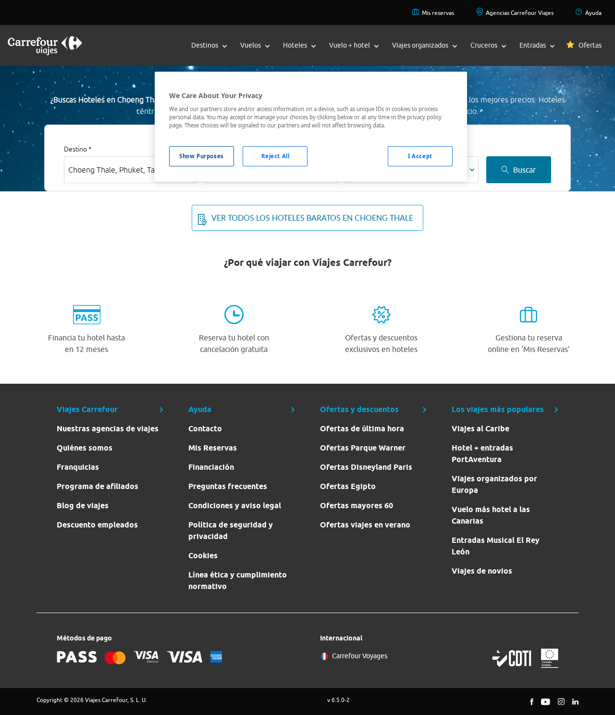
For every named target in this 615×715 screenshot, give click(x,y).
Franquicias (78, 467)
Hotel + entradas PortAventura (482, 453)
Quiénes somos (84, 447)
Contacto (205, 428)
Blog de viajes (83, 505)
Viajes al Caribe (480, 428)
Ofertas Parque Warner (363, 447)
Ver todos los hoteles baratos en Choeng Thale (312, 218)
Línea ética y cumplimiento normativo (237, 580)
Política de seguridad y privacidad (230, 530)
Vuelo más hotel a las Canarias (491, 515)
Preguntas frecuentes (227, 486)
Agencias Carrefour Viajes (520, 12)
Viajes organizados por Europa (494, 484)
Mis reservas (438, 12)
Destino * (78, 149)
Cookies (203, 555)
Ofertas (590, 45)
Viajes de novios (482, 571)
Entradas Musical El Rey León (496, 546)
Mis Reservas (212, 447)
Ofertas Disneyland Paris (366, 467)
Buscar (524, 169)
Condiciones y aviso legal (234, 505)
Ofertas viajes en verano (365, 524)
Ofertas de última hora (362, 428)
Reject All (275, 156)
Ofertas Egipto (348, 486)
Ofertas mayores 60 (356, 505)
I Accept (420, 156)
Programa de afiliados (97, 486)
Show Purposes (201, 156)
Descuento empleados (97, 524)
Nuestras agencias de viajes (108, 428)
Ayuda (593, 12)
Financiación (211, 467)
